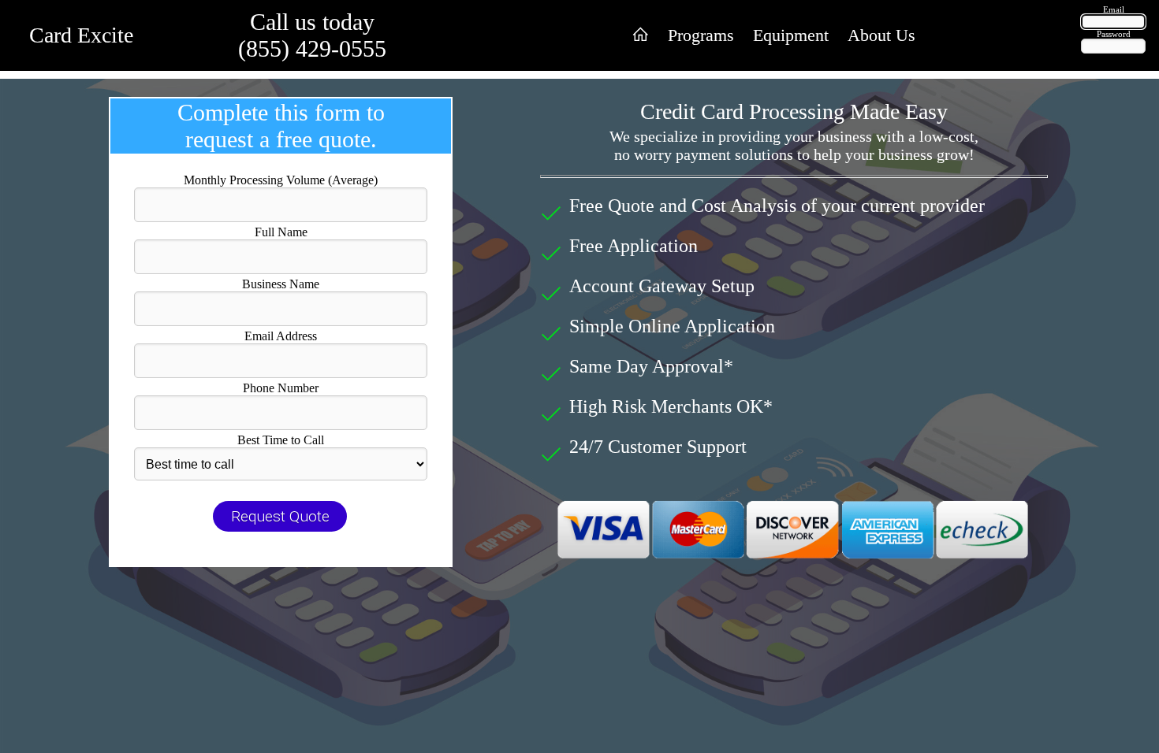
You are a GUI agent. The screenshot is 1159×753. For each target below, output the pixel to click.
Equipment (791, 35)
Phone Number (281, 388)
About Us (881, 35)
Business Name (280, 284)
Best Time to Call (280, 440)
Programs (701, 35)
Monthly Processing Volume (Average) (281, 180)
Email (1113, 9)
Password (1114, 34)
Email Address (280, 336)
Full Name (281, 232)
